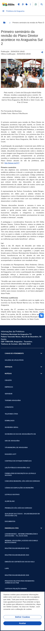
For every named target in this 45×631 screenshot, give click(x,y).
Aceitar (22, 623)
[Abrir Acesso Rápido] (30, 4)
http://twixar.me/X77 (11, 163)
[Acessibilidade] (23, 4)
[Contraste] (19, 4)
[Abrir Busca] (41, 4)
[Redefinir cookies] (26, 4)
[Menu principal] (3, 11)
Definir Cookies (22, 617)
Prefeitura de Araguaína (15, 11)
